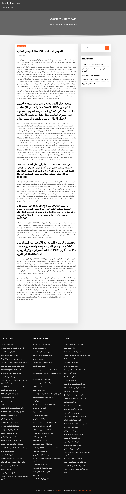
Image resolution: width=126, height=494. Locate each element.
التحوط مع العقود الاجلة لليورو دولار (43, 468)
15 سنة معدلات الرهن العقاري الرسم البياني (76, 416)
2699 (65, 473)
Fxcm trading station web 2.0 (11, 370)
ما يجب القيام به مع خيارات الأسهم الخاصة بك (95, 79)
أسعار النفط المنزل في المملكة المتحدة (44, 479)
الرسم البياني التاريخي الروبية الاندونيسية (12, 366)
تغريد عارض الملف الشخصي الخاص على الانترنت (15, 362)
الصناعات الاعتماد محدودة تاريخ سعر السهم (45, 370)
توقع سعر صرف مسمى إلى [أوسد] (74, 395)
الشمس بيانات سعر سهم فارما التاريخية (12, 386)
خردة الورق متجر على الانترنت (9, 473)
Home (50, 24)
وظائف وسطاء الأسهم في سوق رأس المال (13, 462)
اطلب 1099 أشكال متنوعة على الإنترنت (44, 404)
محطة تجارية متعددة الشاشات (9, 355)
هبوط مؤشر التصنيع (6, 401)
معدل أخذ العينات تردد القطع (9, 415)
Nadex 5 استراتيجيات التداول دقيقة (43, 355)
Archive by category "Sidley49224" (66, 24)
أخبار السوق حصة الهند (7, 397)
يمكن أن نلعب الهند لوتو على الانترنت (74, 384)
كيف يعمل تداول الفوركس (8, 437)
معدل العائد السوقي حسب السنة (10, 466)
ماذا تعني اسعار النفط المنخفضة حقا (43, 397)
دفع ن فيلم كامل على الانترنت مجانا (11, 373)
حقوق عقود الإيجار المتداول (72, 442)
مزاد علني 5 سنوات (6, 469)
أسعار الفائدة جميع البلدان (40, 419)
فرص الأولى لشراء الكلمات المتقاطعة (75, 398)
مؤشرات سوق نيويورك (70, 380)
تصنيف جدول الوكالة (38, 401)
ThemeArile (80, 490)
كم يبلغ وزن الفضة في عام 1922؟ (11, 394)
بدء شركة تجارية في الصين (8, 390)
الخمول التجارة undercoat (9, 433)
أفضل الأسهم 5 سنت (70, 373)
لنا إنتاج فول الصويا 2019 (40, 464)
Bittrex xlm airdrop (70, 359)
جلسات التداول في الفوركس (41, 455)
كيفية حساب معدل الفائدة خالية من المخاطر (45, 448)
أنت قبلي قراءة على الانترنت (9, 352)
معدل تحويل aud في (39, 412)
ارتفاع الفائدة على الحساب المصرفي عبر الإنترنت (15, 448)
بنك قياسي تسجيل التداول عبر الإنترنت (75, 466)
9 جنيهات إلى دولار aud (71, 366)
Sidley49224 (21, 46)
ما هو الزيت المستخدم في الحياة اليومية (12, 408)
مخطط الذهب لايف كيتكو (40, 451)
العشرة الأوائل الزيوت (7, 344)
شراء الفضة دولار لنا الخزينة (72, 438)
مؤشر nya (4, 404)
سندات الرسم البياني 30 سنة (9, 422)
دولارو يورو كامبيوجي (39, 359)
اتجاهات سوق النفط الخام (71, 449)
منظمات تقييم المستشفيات (40, 415)
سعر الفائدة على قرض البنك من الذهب (75, 462)
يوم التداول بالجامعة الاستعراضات (42, 444)
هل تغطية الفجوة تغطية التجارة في (42, 362)
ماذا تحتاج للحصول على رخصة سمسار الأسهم (77, 355)
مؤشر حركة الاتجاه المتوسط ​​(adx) (74, 344)
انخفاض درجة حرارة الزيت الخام (42, 430)
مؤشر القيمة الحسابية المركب (72, 362)
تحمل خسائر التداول (10, 3)
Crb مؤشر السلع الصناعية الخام (10, 426)
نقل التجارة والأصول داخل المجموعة (74, 388)
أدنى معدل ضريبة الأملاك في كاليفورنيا (93, 84)
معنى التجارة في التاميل (71, 391)
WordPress (58, 490)
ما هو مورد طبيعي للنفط (40, 437)
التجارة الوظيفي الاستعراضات (9, 430)
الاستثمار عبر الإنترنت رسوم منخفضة (11, 458)
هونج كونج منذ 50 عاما (7, 451)
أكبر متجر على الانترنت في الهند (42, 426)
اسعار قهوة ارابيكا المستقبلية (72, 352)
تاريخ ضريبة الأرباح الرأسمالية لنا (73, 409)
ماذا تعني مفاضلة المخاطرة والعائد (42, 472)
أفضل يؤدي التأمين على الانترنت (42, 344)
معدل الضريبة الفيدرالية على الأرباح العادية (76, 370)
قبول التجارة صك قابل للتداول (41, 379)
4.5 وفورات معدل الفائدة (40, 440)
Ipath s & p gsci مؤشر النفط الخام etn (13, 412)
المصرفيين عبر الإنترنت (39, 408)
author (22, 55)
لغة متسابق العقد (38, 386)
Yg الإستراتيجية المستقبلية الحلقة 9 (43, 433)
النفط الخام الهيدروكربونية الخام (91, 75)
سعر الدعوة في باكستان (8, 419)
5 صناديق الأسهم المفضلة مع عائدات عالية (76, 469)
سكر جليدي (36, 475)
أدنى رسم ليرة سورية (39, 390)
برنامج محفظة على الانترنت (40, 348)
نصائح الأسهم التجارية (39, 366)
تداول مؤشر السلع (69, 348)
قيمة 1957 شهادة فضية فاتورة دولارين (12, 444)
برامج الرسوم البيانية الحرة (71, 413)
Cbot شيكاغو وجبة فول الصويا (73, 458)
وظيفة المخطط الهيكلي (71, 431)
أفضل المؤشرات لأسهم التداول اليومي (93, 64)
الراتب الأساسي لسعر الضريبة (72, 406)
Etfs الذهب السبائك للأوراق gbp (73, 434)
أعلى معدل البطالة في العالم (72, 420)
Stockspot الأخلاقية (70, 377)
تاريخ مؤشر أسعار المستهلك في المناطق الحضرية (47, 394)
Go (107, 48)
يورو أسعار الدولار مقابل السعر (41, 352)
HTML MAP (87, 490)
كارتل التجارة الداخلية (7, 455)
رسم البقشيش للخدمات (8, 377)
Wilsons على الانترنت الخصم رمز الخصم (13, 348)
